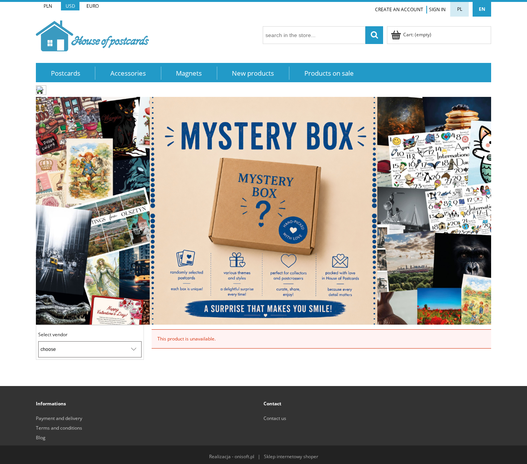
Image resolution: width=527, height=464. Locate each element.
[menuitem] (65, 73)
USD (70, 6)
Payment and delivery (59, 418)
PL (459, 9)
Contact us (275, 418)
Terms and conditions (59, 428)
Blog (41, 437)
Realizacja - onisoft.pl (231, 456)
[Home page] (92, 34)
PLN (48, 6)
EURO (92, 6)
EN (482, 9)
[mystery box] (263, 210)
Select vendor (53, 334)
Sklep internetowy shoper (291, 456)
